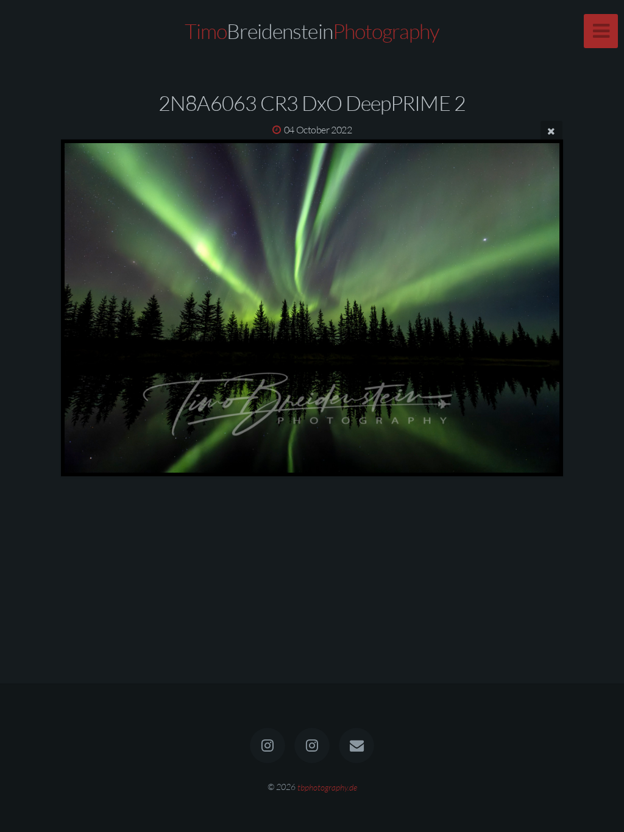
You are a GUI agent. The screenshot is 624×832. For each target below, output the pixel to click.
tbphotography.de (327, 786)
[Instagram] (267, 745)
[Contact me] (357, 745)
